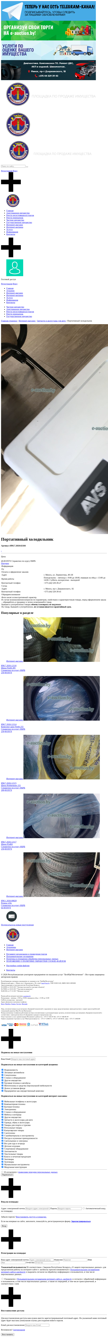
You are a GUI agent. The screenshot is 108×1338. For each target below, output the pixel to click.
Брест (2, 1004)
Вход (15, 171)
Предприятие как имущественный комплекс (24, 1091)
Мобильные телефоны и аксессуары (20, 1101)
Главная (9, 211)
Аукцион (10, 291)
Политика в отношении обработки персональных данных (32, 959)
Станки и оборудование (15, 1078)
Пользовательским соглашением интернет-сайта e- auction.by (44, 1279)
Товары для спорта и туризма (17, 1125)
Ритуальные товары (13, 1128)
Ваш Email (5, 1059)
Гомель (13, 1004)
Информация (12, 232)
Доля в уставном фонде (14, 1088)
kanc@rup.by (45, 983)
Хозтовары (9, 1162)
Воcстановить (7, 1335)
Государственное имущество (19, 222)
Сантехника (9, 1133)
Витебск (7, 1004)
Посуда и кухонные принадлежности (21, 1138)
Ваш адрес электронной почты (15, 1260)
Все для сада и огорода (14, 1143)
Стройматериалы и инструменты (19, 1136)
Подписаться (7, 1175)
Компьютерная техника (14, 1104)
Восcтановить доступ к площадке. (31, 1217)
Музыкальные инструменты (17, 1164)
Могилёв (24, 1004)
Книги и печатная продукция (17, 1157)
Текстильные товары (13, 1154)
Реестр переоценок (14, 218)
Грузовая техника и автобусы (17, 1083)
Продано (5, 563)
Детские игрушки (12, 1146)
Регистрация (6, 171)
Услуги (9, 229)
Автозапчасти (10, 1151)
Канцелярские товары (14, 1130)
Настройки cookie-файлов (18, 966)
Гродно (18, 1004)
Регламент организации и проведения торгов (26, 954)
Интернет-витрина (14, 227)
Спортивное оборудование (16, 1149)
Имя (90, 1260)
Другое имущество (12, 1080)
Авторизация (19, 1330)
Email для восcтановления (12, 1325)
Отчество (30, 1262)
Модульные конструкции (15, 1167)
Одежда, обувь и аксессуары (17, 1122)
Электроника (10, 1109)
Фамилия (58, 1260)
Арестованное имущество (18, 213)
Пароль (53, 1208)
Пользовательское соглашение (19, 956)
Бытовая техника (11, 1107)
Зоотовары (9, 1159)
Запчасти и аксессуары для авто (18, 1120)
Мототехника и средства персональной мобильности (28, 1086)
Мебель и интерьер (12, 1115)
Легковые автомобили (14, 1072)
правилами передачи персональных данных (38, 1172)
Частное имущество (15, 220)
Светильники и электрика (16, 1141)
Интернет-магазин (14, 225)
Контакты (10, 234)
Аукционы (11, 947)
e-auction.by (27, 996)
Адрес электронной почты (13, 1208)
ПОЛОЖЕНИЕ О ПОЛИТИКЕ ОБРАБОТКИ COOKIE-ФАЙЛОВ (36, 961)
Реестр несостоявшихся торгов (20, 215)
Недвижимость (11, 1070)
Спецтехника (10, 1075)
